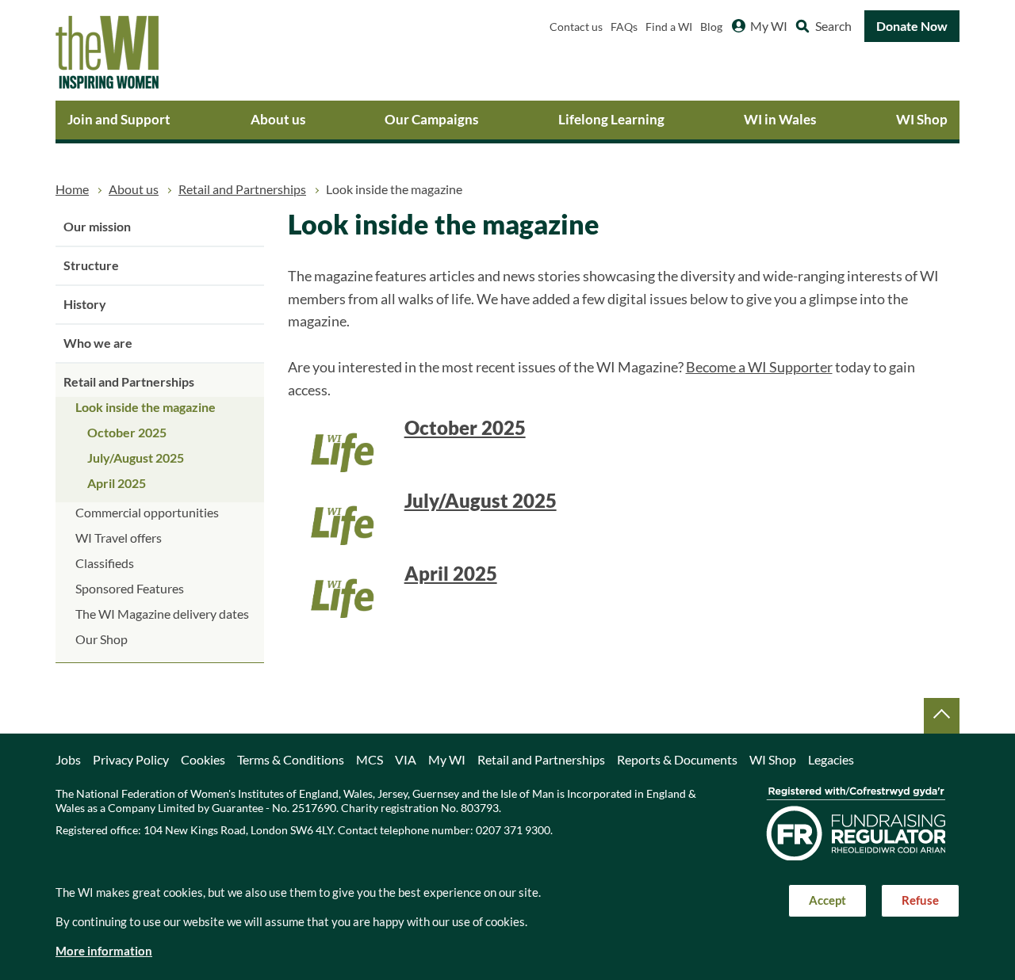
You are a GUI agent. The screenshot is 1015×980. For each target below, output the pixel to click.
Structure (91, 265)
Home (72, 189)
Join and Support (118, 119)
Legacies (831, 760)
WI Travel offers (118, 538)
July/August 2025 (135, 458)
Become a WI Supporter (759, 367)
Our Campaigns (431, 119)
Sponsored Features (129, 589)
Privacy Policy (131, 760)
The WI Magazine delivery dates (162, 614)
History (84, 304)
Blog (711, 27)
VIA (405, 760)
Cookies (203, 760)
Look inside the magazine (145, 407)
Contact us (576, 27)
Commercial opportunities (147, 512)
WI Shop (922, 119)
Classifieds (104, 563)
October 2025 (127, 432)
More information (104, 951)
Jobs (68, 760)
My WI (768, 26)
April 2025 (116, 483)
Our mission (97, 226)
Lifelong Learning (611, 119)
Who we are (97, 343)
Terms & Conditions (290, 760)
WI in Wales (780, 119)
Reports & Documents (677, 760)
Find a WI (668, 27)
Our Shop (101, 639)
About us (278, 119)
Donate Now (912, 26)
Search (833, 26)
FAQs (624, 27)
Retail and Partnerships (242, 189)
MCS (369, 760)
